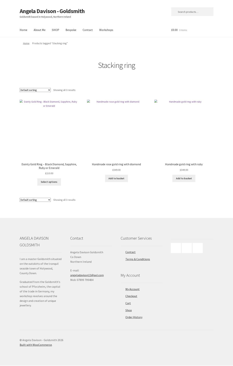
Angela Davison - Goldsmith (52, 11)
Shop (128, 310)
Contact (88, 30)
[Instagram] (187, 248)
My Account (132, 289)
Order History (133, 317)
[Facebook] (176, 248)
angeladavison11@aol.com (87, 275)
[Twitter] (198, 248)
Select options (49, 181)
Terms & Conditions (137, 259)
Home (23, 30)
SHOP (55, 30)
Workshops (106, 30)
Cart (128, 303)
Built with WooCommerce (36, 345)
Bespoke (71, 30)
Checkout (131, 296)
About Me (40, 30)
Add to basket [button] (116, 178)
